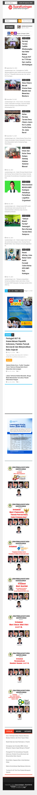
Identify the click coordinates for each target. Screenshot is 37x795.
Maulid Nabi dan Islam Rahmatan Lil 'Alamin (18, 742)
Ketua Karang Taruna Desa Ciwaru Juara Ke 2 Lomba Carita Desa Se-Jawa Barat (27, 123)
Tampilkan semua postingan (21, 35)
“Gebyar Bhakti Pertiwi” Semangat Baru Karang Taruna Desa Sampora (27, 226)
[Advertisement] (18, 400)
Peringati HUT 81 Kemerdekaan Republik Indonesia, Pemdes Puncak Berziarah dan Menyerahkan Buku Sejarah (18, 344)
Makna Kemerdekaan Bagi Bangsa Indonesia (18, 766)
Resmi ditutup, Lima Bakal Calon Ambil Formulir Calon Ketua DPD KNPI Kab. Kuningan (27, 263)
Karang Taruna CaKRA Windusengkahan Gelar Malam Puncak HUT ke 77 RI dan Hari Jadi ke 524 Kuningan (27, 53)
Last (21, 291)
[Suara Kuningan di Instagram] (15, 33)
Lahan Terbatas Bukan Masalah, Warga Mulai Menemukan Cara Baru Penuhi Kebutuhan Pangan (18, 378)
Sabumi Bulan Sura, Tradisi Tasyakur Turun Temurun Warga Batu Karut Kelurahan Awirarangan (18, 367)
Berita (23, 38)
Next (16, 291)
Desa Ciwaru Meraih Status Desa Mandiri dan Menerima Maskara (27, 89)
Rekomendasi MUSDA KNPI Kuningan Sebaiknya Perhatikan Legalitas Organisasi (27, 192)
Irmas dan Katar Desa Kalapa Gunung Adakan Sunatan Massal (26, 158)
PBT (24, 787)
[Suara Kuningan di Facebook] (8, 33)
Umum (28, 38)
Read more (9, 360)
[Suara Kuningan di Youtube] (12, 33)
